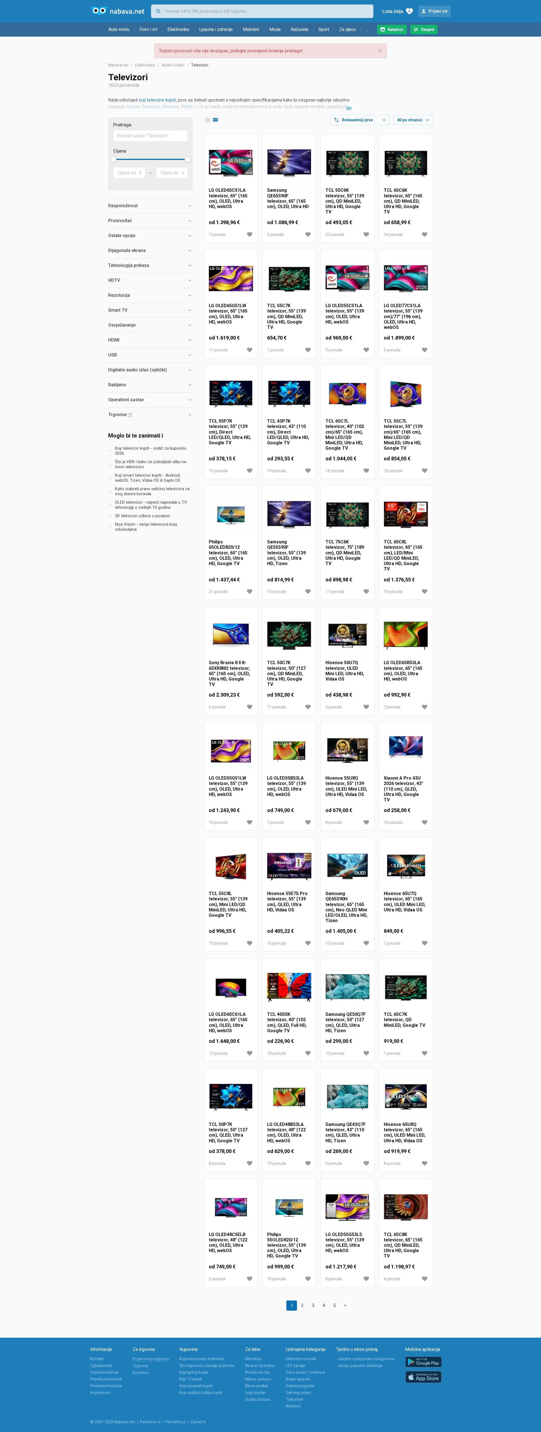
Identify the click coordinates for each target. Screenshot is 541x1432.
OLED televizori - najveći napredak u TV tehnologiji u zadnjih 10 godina (151, 505)
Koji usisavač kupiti (195, 1386)
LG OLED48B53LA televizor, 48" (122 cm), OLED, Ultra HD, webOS (286, 1132)
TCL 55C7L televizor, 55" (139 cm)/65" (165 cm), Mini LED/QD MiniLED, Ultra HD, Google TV (403, 434)
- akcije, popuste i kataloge (359, 1365)
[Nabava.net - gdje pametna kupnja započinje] (117, 11)
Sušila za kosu (257, 1399)
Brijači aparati (298, 1379)
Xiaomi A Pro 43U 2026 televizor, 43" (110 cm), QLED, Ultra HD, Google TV (403, 788)
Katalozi (395, 29)
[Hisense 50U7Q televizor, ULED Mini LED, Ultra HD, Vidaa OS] (347, 635)
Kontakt (97, 1359)
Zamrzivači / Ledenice (305, 1372)
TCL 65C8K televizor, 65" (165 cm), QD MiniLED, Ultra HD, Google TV (403, 1245)
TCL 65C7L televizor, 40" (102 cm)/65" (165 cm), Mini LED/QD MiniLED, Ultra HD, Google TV (344, 434)
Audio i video (173, 65)
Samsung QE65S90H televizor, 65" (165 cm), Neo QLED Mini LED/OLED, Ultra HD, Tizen (346, 907)
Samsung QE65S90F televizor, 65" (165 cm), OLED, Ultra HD (288, 198)
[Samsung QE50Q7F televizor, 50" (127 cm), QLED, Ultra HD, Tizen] (347, 987)
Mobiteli (251, 29)
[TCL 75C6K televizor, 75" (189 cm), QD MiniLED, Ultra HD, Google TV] (347, 514)
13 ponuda (218, 943)
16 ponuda (393, 234)
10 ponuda (276, 591)
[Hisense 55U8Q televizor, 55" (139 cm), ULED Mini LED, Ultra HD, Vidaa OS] (347, 751)
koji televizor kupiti (157, 100)
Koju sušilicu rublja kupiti (200, 1392)
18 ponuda (334, 471)
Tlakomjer (295, 1399)
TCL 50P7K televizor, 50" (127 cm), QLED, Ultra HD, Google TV (228, 1132)
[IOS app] (423, 1377)
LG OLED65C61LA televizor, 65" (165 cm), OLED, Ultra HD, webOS (228, 1022)
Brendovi (140, 1372)
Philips (188, 107)
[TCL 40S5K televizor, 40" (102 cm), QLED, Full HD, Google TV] (289, 987)
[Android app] (423, 1362)
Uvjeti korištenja (104, 1372)
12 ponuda (218, 1053)
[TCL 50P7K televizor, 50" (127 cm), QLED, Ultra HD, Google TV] (231, 1097)
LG (200, 107)
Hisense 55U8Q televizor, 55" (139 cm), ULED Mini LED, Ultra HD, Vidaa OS (346, 786)
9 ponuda (333, 350)
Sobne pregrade (300, 1386)
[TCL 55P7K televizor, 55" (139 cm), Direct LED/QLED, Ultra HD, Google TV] (231, 394)
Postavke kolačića (106, 1386)
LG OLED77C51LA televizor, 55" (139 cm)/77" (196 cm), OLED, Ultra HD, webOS (403, 316)
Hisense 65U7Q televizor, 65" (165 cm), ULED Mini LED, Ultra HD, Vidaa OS (404, 902)
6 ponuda (217, 707)
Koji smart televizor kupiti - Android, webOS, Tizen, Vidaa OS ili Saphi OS (148, 478)
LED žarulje (295, 1365)
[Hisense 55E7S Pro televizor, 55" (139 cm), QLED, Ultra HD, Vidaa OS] (289, 866)
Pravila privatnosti (106, 1379)
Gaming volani (298, 1392)
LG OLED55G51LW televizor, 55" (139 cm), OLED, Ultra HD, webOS (228, 786)
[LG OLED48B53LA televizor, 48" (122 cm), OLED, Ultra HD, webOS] (289, 1097)
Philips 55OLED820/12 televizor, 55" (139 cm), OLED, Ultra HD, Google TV (286, 1245)
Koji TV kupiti (190, 1379)
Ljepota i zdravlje (216, 29)
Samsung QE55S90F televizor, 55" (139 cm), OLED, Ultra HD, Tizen (286, 552)
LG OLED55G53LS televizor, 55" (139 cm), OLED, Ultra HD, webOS (344, 1242)
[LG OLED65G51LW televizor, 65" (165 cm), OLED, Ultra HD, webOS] (231, 278)
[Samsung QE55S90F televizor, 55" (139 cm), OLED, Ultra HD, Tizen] (289, 514)
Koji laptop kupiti (193, 1372)
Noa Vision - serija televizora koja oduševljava (146, 527)
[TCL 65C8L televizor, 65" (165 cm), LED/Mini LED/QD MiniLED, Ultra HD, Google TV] (406, 514)
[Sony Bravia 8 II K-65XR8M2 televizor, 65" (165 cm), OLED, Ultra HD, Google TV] (231, 635)
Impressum (100, 1392)
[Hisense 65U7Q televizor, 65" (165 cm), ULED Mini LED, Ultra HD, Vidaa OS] (406, 866)
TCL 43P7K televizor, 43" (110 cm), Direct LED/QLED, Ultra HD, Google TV (288, 431)
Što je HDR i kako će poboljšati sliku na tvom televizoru (150, 464)
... (367, 29)
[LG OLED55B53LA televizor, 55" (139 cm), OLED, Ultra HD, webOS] (289, 751)
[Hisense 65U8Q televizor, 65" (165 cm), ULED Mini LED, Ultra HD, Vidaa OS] (406, 1097)
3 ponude (333, 707)
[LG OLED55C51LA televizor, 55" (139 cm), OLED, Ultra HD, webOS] (347, 278)
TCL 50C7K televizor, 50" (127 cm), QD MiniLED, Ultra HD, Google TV (286, 673)
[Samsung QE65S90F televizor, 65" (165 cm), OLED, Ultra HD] (289, 163)
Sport (323, 29)
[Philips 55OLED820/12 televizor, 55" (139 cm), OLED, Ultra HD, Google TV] (289, 1207)
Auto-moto (118, 29)
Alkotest (293, 1406)
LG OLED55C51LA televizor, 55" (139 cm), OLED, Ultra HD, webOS (344, 314)
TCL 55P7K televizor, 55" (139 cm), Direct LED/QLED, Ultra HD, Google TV (230, 431)
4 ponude (333, 822)
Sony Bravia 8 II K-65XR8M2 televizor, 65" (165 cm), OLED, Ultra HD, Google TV (229, 673)
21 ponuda (218, 591)
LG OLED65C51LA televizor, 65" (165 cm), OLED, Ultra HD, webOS (228, 198)
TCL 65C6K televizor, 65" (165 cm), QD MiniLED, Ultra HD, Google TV (403, 201)
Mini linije (253, 1359)
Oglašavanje (101, 1365)
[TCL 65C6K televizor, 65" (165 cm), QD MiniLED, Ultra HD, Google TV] (406, 163)
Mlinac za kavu (258, 1379)
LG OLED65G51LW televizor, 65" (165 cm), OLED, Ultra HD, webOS (228, 314)
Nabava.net (118, 65)
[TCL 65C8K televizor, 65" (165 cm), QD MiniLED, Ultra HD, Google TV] (406, 1207)
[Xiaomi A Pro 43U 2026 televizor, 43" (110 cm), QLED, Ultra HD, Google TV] (406, 751)
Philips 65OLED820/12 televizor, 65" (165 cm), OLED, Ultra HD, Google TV (228, 552)
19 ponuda (218, 471)
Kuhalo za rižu (257, 1372)
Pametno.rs (150, 1422)
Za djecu (347, 29)
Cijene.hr (198, 1422)
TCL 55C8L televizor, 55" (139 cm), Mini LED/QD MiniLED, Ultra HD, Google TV (228, 904)
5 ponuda (275, 234)
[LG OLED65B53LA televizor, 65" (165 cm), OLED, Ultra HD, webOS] (406, 635)
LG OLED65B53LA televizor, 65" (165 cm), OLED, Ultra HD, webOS (403, 671)
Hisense (170, 107)
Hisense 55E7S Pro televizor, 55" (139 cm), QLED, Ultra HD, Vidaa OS (287, 902)
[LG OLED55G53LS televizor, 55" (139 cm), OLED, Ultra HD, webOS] (347, 1207)
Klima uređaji (256, 1386)
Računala (299, 29)
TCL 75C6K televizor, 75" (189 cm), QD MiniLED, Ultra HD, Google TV (344, 552)
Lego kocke (255, 1392)
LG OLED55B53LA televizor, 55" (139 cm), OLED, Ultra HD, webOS (286, 786)
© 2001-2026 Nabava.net (112, 1422)
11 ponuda (218, 350)
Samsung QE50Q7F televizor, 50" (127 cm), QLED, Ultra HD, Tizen (345, 1022)
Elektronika (178, 29)
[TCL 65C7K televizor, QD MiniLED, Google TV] (406, 987)
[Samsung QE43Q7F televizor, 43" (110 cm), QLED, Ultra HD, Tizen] (347, 1097)
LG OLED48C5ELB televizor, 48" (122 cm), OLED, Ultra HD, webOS (228, 1242)
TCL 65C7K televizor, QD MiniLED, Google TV (404, 1020)
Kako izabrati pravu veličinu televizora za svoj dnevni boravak (152, 491)
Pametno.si (175, 1422)
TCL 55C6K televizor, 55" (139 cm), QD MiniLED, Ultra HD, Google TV (344, 201)
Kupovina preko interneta (201, 1359)
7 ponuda (217, 234)
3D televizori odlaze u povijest (142, 515)
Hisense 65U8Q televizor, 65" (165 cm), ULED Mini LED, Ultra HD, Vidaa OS (404, 1132)
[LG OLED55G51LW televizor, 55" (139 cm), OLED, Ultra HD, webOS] (231, 751)
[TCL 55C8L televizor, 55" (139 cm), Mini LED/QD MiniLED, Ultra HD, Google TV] (231, 866)
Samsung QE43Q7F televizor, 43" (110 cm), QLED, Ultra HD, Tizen (345, 1132)
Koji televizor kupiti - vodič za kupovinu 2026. (150, 451)
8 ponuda (217, 1163)
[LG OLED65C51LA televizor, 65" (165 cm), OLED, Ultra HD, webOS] (231, 163)
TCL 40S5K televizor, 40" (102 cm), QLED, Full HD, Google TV (287, 1022)
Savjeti (427, 29)
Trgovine (140, 1366)
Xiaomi (133, 107)
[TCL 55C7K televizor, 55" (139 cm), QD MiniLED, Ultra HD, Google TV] (289, 278)
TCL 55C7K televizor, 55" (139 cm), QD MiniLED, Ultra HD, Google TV (286, 316)
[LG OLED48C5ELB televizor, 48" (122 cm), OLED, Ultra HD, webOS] (231, 1207)
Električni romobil (301, 1359)
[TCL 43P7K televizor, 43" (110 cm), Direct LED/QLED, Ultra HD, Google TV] (289, 394)
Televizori (199, 65)
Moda (275, 29)
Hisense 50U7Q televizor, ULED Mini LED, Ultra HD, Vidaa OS (344, 671)
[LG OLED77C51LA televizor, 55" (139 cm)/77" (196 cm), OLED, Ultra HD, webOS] (406, 278)
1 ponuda (275, 350)
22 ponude (334, 234)
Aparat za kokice (260, 1365)
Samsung (151, 107)
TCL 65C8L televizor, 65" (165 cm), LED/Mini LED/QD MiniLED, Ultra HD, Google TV (403, 555)
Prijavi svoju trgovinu (151, 1359)
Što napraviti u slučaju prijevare (206, 1365)
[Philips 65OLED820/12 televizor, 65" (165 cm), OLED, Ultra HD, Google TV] (231, 514)
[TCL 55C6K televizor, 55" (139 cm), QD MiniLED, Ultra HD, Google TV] (347, 163)
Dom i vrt (148, 29)
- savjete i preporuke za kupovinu (365, 1359)
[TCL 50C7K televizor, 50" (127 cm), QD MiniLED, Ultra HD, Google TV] (289, 635)
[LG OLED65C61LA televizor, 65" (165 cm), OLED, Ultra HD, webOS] (231, 987)
